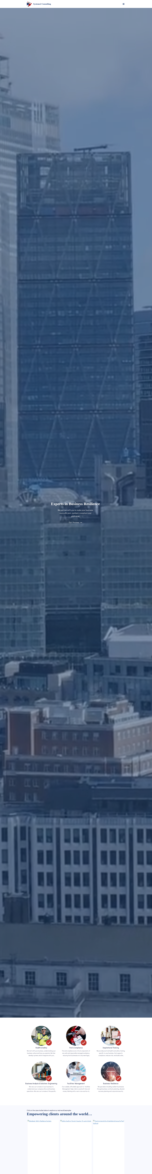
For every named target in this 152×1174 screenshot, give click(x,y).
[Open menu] (123, 4)
